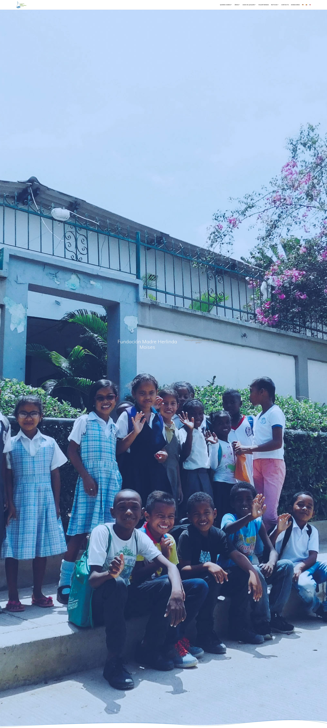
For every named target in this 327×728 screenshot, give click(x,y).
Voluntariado (263, 5)
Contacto (285, 5)
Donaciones (295, 5)
